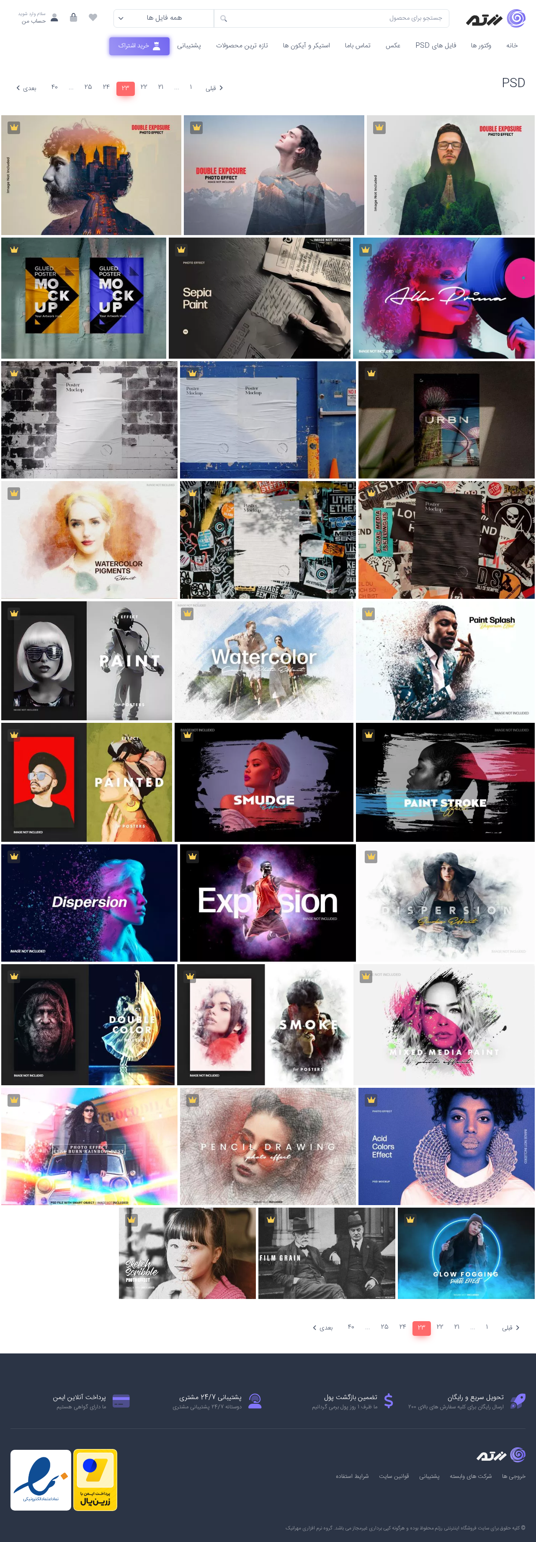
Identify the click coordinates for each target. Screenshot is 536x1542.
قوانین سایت (394, 1476)
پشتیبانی (189, 46)
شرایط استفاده (352, 1476)
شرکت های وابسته (471, 1476)
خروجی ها (514, 1476)
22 (144, 87)
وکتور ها (481, 46)
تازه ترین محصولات (242, 46)
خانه (512, 46)
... (176, 87)
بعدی (29, 88)
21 (160, 87)
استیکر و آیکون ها (306, 46)
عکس (393, 46)
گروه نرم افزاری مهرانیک (309, 1528)
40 (55, 87)
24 (106, 87)
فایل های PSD (435, 46)
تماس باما (358, 46)
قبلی (211, 88)
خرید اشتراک (135, 46)
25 (88, 87)
